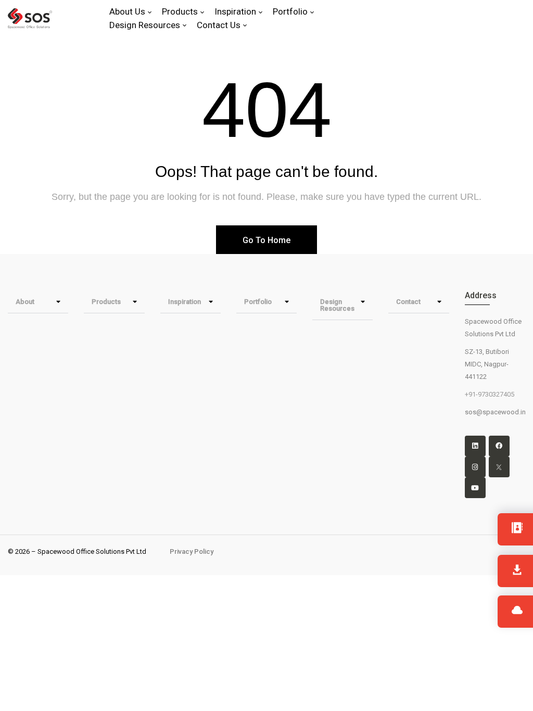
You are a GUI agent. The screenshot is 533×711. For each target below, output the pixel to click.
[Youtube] (475, 487)
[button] (38, 301)
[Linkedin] (475, 446)
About (25, 302)
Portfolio (258, 302)
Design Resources (337, 305)
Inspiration (184, 302)
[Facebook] (499, 446)
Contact (408, 302)
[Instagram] (475, 466)
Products (106, 302)
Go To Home (266, 240)
